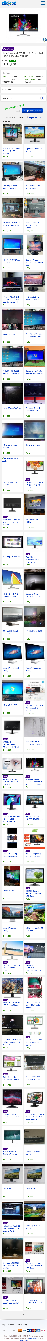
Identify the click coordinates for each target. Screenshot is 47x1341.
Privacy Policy (23, 1340)
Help (3, 1324)
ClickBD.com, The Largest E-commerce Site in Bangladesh (9, 3)
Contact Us (11, 1324)
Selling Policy (22, 1324)
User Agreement (34, 1338)
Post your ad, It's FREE (32, 110)
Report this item (35, 117)
